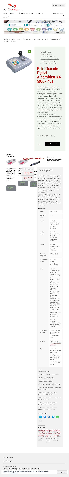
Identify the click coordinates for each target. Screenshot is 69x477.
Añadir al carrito (52, 144)
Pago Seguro (9, 457)
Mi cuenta (12, 13)
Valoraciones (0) (28, 178)
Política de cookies (14, 472)
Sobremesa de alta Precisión (41, 39)
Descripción (28, 169)
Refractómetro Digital (27, 39)
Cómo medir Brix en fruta (25, 13)
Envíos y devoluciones (10, 469)
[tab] (28, 169)
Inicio (5, 13)
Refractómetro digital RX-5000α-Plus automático (49, 433)
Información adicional (28, 173)
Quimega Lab (39, 13)
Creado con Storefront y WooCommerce (28, 469)
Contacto (6, 17)
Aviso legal (9, 461)
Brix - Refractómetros (14, 39)
